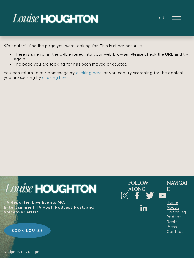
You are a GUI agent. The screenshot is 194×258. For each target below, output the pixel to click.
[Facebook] (137, 195)
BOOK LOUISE (27, 231)
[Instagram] (124, 195)
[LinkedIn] (143, 208)
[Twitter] (150, 195)
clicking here (89, 73)
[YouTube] (162, 195)
